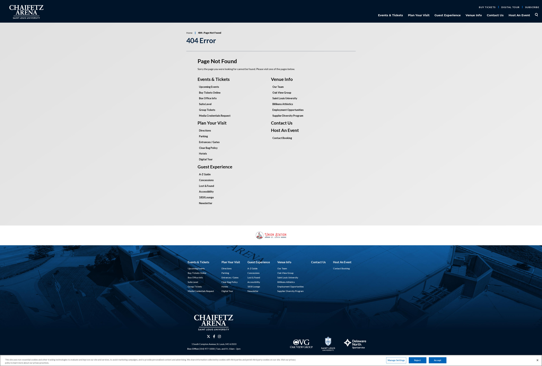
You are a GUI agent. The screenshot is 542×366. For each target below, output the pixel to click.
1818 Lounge (206, 197)
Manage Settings (396, 360)
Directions (205, 130)
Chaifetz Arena (29, 12)
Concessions (206, 180)
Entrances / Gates (209, 142)
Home (189, 32)
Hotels (203, 153)
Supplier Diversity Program (287, 115)
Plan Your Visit (419, 15)
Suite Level (205, 104)
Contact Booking (282, 138)
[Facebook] (214, 336)
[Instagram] (219, 336)
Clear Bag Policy (208, 147)
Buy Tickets (487, 7)
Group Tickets (207, 109)
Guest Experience (447, 15)
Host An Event (519, 15)
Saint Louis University (284, 98)
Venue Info (474, 15)
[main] (271, 124)
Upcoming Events (209, 86)
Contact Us (495, 15)
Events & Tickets (390, 15)
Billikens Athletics (282, 104)
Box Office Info (208, 98)
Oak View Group (281, 92)
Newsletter (205, 203)
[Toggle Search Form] (536, 15)
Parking (203, 136)
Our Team (278, 86)
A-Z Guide (205, 174)
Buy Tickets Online (209, 92)
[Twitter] (208, 336)
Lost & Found (206, 185)
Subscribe (532, 7)
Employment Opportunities (288, 109)
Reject (417, 360)
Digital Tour (510, 7)
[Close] (537, 360)
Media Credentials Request (214, 115)
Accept (437, 360)
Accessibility (206, 191)
